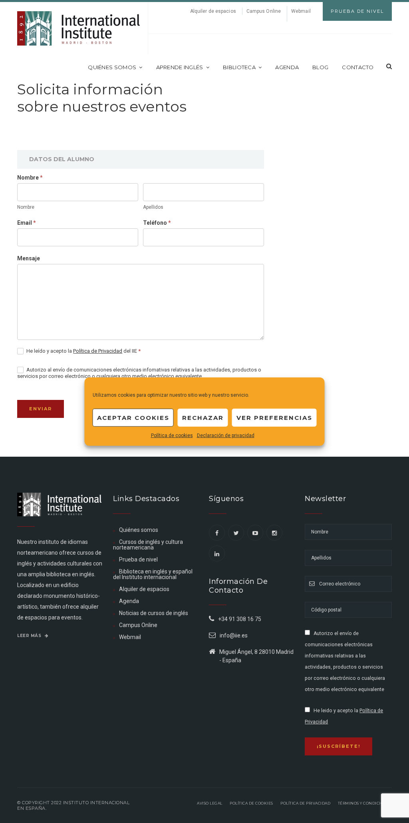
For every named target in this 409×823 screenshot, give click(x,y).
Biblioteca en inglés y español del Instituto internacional (153, 574)
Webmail (301, 11)
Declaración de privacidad (225, 435)
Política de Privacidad (97, 351)
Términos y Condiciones (365, 803)
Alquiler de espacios (213, 11)
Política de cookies (172, 435)
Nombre (30, 177)
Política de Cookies (251, 803)
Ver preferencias (274, 417)
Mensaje (28, 258)
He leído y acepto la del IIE (83, 351)
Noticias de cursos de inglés (153, 613)
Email (26, 223)
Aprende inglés (179, 67)
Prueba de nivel (138, 559)
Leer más (30, 635)
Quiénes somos (112, 67)
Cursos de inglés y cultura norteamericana (148, 545)
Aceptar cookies (133, 417)
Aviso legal (209, 803)
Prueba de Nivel (357, 11)
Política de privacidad (305, 803)
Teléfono (157, 223)
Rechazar (203, 417)
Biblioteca (239, 67)
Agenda (287, 67)
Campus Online (263, 11)
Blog (320, 67)
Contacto (357, 67)
